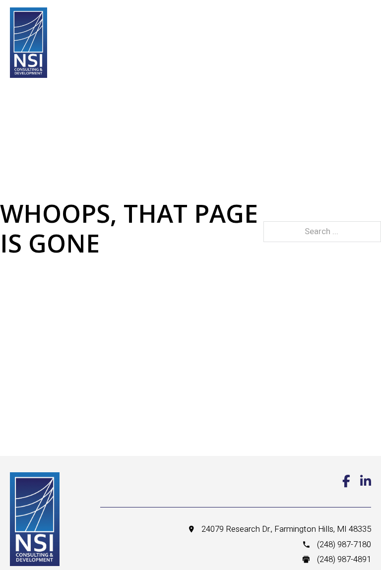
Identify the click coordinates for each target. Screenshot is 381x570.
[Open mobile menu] (313, 25)
